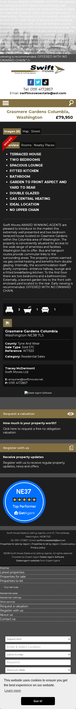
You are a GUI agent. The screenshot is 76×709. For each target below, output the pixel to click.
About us (6, 615)
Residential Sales (33, 356)
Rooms (26, 145)
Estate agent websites (28, 560)
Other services (7, 601)
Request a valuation (14, 606)
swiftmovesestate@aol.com (43, 93)
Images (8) (12, 131)
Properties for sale (13, 576)
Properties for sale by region (15, 544)
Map (25, 131)
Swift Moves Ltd (16, 372)
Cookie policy (68, 544)
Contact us (7, 619)
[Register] (7, 323)
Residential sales (9, 593)
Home (4, 568)
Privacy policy (38, 547)
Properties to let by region (45, 544)
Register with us (11, 610)
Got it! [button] (38, 701)
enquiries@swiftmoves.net (25, 379)
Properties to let (11, 581)
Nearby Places (44, 145)
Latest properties (12, 572)
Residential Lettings (10, 597)
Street (35, 131)
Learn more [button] (12, 690)
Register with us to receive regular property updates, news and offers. (34, 464)
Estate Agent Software (52, 557)
